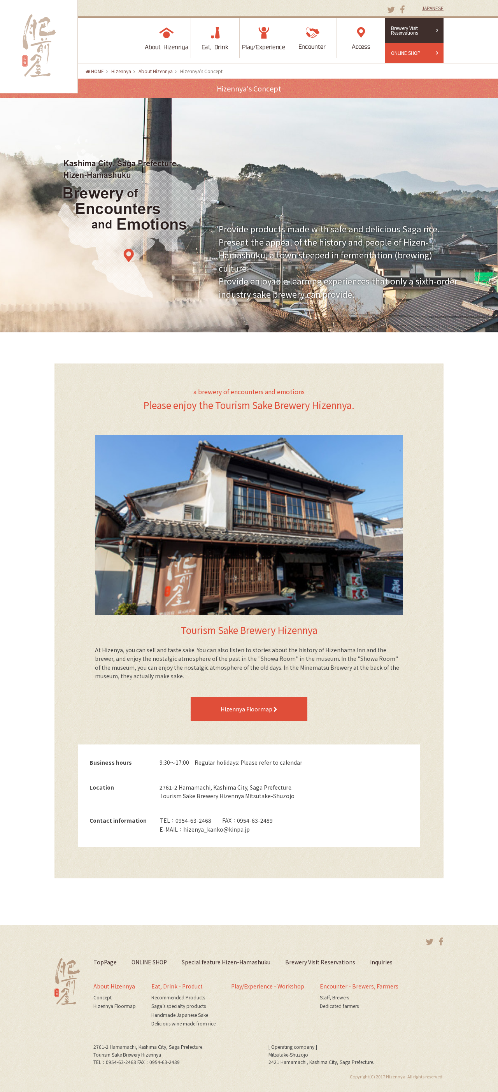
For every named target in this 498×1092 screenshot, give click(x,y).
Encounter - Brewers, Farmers (359, 986)
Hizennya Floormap (247, 709)
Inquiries (381, 962)
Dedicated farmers (339, 1005)
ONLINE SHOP (406, 52)
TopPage (105, 962)
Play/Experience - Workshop (267, 986)
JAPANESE (433, 8)
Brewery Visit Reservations (404, 30)
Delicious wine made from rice (183, 1023)
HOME (97, 71)
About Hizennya (114, 986)
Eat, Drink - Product (177, 986)
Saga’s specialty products (178, 1005)
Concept (102, 997)
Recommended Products (178, 997)
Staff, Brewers (334, 997)
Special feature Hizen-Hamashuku (226, 962)
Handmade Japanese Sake (179, 1014)
